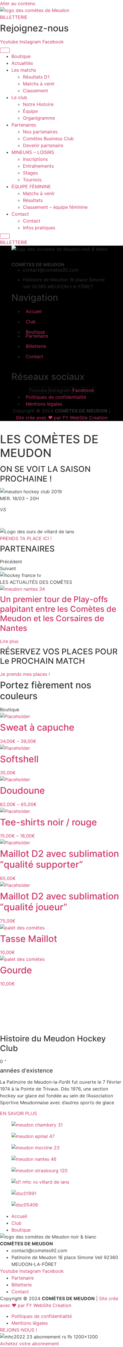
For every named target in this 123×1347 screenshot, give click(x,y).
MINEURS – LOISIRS (32, 152)
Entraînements (38, 166)
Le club (19, 97)
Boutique (21, 56)
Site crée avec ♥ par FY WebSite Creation (62, 417)
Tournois (32, 180)
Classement (35, 90)
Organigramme (39, 118)
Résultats (33, 200)
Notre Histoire (38, 104)
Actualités (22, 63)
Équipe (30, 111)
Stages (30, 173)
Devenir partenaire (43, 145)
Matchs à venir (39, 84)
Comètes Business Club (48, 138)
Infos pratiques (39, 227)
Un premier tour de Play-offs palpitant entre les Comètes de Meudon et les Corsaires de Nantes (58, 613)
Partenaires (23, 125)
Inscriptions (35, 159)
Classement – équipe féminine (55, 207)
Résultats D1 (36, 77)
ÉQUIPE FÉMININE (31, 186)
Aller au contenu (17, 3)
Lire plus (9, 641)
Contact (20, 214)
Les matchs (23, 70)
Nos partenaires (40, 132)
